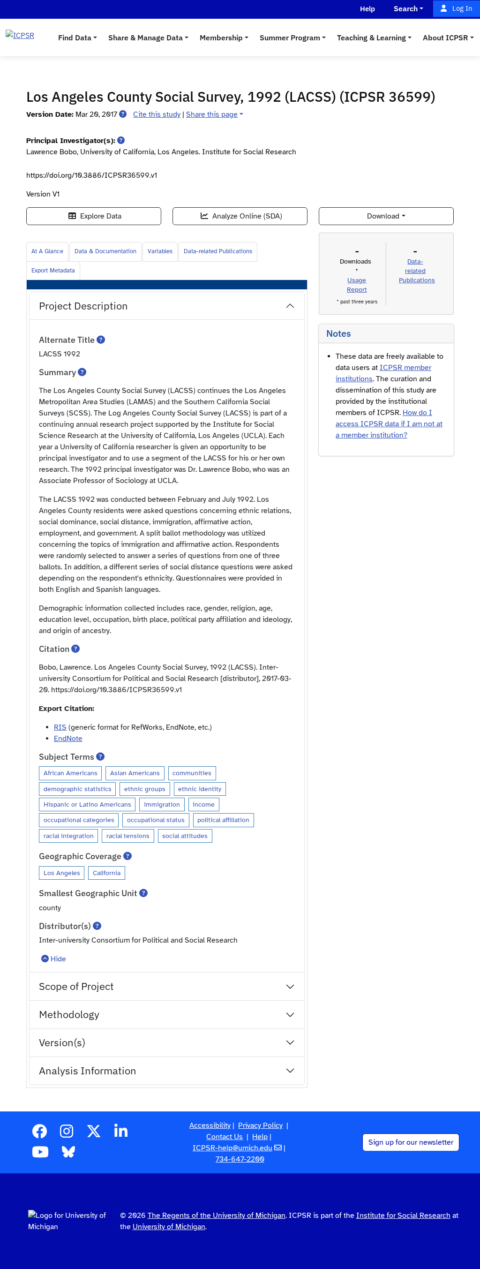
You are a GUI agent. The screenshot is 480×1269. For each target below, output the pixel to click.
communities (191, 773)
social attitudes (185, 835)
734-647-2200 (240, 1159)
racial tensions (128, 835)
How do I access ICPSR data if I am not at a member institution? (389, 424)
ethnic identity (199, 789)
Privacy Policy (260, 1125)
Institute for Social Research (403, 1215)
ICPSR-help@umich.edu (232, 1148)
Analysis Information (87, 1070)
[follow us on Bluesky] (68, 1155)
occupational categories (79, 820)
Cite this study (156, 114)
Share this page (212, 114)
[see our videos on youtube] (40, 1155)
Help (260, 1136)
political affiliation (223, 820)
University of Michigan (169, 1226)
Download (383, 216)
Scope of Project (76, 986)
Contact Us (224, 1136)
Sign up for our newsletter (410, 1142)
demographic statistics (78, 789)
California (106, 873)
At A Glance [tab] (47, 251)
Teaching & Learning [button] (371, 37)
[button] (123, 114)
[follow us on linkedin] (121, 1134)
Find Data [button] (74, 37)
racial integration (69, 835)
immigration (162, 804)
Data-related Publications (218, 251)
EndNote (68, 738)
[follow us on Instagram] (66, 1134)
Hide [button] (58, 959)
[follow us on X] (94, 1134)
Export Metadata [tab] (53, 270)
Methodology (69, 1014)
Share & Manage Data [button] (145, 37)
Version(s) (62, 1042)
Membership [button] (221, 37)
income (204, 804)
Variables (160, 251)
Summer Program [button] (290, 37)
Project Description (83, 305)
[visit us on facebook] (39, 1134)
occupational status (156, 820)
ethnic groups (144, 789)
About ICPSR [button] (445, 37)
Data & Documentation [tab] (105, 251)
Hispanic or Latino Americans (87, 804)
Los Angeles (62, 873)
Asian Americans (135, 773)
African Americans (71, 773)
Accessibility (210, 1125)
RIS (60, 727)
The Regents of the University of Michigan (216, 1215)
